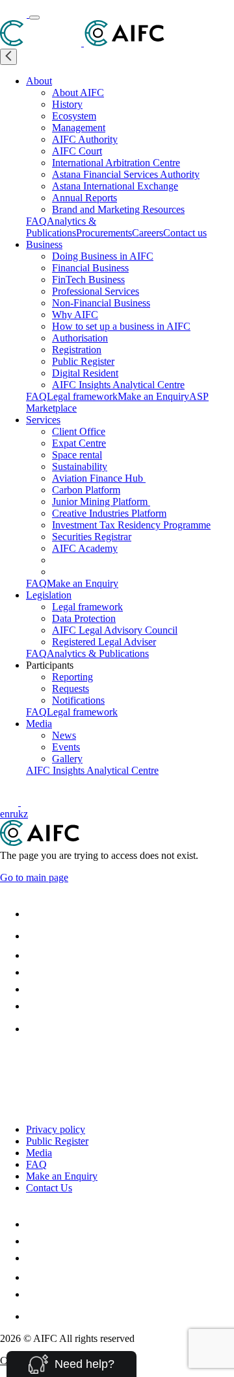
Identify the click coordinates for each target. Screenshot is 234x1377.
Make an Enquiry (153, 396)
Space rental (77, 454)
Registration (76, 349)
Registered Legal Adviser (104, 641)
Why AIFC (75, 314)
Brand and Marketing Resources (118, 209)
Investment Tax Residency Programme (131, 524)
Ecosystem (74, 115)
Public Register (83, 361)
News (64, 735)
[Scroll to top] (8, 1058)
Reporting (72, 676)
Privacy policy (55, 1129)
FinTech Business (88, 279)
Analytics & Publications (61, 227)
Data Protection (84, 618)
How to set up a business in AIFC (121, 326)
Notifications (78, 700)
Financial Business (90, 267)
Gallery (67, 758)
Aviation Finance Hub (99, 478)
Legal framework (82, 396)
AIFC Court (77, 150)
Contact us (185, 232)
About (39, 80)
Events (66, 746)
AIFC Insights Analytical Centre (118, 384)
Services (43, 419)
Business (44, 244)
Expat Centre (79, 443)
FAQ (36, 221)
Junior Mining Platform (101, 501)
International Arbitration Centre (116, 162)
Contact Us (49, 1187)
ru (14, 813)
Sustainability (79, 466)
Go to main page (34, 877)
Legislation (49, 595)
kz (23, 813)
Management (78, 127)
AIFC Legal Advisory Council (114, 630)
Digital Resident (85, 372)
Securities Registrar (91, 536)
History (67, 104)
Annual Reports (84, 197)
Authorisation (80, 337)
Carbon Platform (86, 489)
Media (39, 723)
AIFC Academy (85, 548)
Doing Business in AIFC (102, 256)
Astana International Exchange (115, 186)
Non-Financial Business (101, 302)
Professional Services (95, 291)
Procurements (104, 232)
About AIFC (78, 92)
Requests (70, 688)
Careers (147, 232)
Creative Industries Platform (109, 513)
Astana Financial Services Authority (126, 174)
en (5, 813)
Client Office (78, 431)
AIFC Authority (85, 139)
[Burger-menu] (34, 17)
